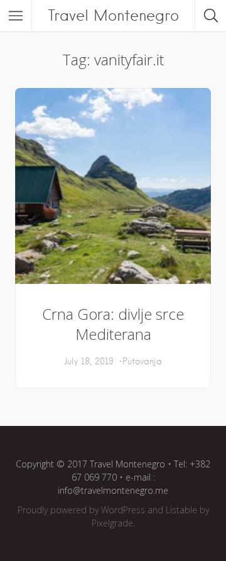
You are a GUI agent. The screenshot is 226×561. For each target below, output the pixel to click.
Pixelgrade (112, 523)
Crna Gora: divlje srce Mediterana (113, 323)
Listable (181, 510)
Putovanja (142, 361)
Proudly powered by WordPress (81, 510)
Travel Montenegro (113, 15)
